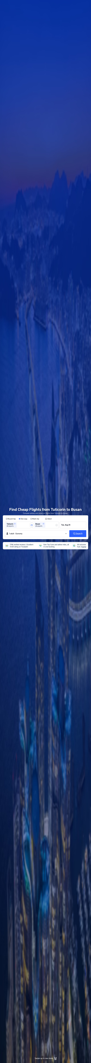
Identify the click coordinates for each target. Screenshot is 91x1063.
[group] (18, 525)
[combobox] (17, 525)
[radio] (11, 519)
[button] (71, 4)
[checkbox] (48, 519)
